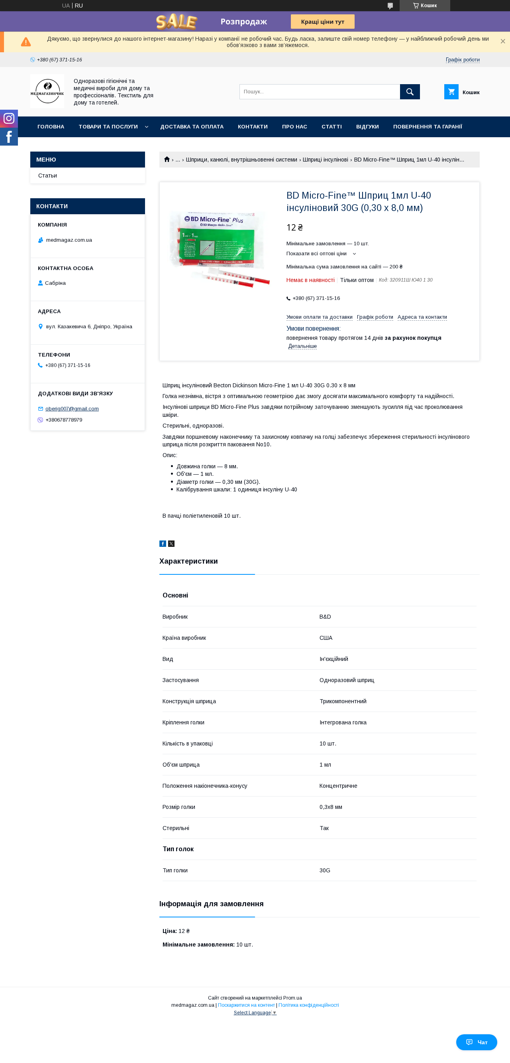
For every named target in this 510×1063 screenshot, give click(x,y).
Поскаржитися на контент (246, 1005)
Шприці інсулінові (325, 159)
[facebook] (162, 545)
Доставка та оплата (192, 127)
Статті (332, 127)
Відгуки (367, 127)
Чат (483, 1042)
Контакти (253, 127)
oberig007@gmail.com (72, 409)
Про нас (294, 127)
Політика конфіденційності (309, 1005)
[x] (171, 545)
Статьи (47, 175)
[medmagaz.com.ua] (47, 106)
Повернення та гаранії (427, 127)
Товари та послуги (108, 127)
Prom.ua (292, 998)
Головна (50, 127)
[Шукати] (410, 91)
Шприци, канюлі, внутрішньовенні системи (241, 159)
